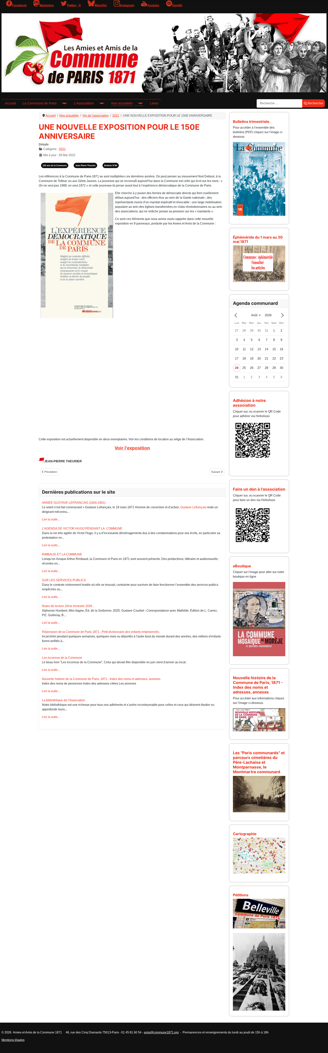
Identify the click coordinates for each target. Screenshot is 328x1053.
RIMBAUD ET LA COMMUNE (62, 554)
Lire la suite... (51, 519)
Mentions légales (13, 1040)
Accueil (10, 103)
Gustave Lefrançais (193, 507)
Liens (154, 103)
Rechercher (315, 103)
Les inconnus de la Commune (62, 657)
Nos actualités (122, 103)
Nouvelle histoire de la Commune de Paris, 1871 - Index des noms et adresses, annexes (101, 679)
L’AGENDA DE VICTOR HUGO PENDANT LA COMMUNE (82, 528)
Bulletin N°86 (110, 165)
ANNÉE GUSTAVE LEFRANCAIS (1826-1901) (74, 502)
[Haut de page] (321, 1046)
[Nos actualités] (138, 103)
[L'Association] (99, 103)
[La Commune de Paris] (62, 103)
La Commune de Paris (40, 103)
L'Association (84, 103)
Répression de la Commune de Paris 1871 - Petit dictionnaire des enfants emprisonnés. (101, 631)
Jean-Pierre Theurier (85, 165)
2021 (62, 149)
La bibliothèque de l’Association (63, 700)
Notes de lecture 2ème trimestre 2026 (67, 606)
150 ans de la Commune (55, 165)
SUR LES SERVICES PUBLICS (64, 580)
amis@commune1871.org (161, 1032)
